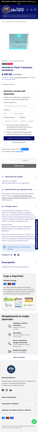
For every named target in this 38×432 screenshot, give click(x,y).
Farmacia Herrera (10, 426)
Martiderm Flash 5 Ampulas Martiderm (16, 21)
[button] (31, 10)
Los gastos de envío (21, 77)
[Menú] (35, 10)
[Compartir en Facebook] (15, 255)
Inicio (3, 21)
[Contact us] (34, 421)
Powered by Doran (19, 142)
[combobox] (19, 16)
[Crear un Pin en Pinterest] (18, 255)
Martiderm (5, 61)
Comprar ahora (19, 166)
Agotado (25, 160)
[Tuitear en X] (11, 255)
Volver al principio (19, 357)
